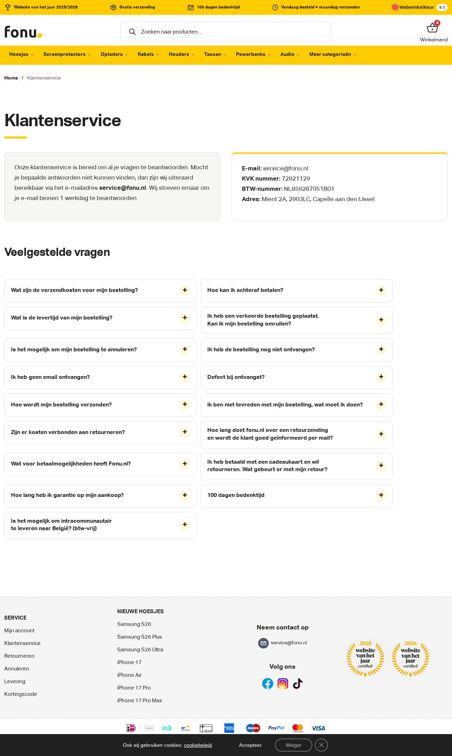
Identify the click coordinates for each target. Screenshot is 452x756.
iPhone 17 (129, 662)
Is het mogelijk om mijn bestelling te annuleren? (74, 350)
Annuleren (16, 669)
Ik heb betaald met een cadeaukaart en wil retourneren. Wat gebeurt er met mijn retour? (267, 466)
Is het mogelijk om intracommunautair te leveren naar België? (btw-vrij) (61, 525)
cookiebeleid (198, 745)
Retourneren (19, 656)
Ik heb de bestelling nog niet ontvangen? (261, 350)
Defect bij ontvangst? (235, 377)
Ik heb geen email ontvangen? (50, 377)
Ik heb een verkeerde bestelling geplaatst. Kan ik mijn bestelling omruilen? (263, 320)
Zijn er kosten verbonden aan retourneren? (68, 432)
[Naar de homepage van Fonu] (23, 31)
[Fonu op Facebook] (268, 683)
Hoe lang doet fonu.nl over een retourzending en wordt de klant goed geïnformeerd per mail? (270, 434)
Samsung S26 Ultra (140, 649)
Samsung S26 (134, 624)
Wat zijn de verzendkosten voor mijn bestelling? (74, 290)
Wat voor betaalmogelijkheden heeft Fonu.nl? (71, 464)
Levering (14, 681)
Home (11, 78)
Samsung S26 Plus (139, 637)
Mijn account (19, 630)
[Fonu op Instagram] (283, 683)
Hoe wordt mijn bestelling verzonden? (61, 405)
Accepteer (250, 745)
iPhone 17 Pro (134, 688)
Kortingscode (20, 694)
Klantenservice (22, 643)
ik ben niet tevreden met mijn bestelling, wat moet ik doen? (285, 405)
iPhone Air (129, 675)
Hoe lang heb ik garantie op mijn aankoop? (67, 495)
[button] (434, 28)
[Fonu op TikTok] (297, 683)
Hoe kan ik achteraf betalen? (245, 290)
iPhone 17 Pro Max (139, 700)
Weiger (294, 745)
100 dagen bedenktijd (235, 495)
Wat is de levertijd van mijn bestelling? (61, 318)
